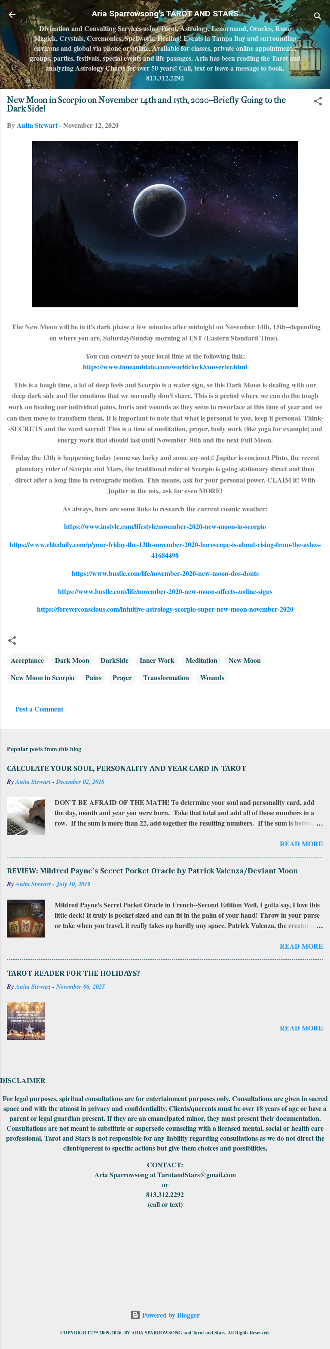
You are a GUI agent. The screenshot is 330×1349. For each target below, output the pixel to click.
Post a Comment (39, 709)
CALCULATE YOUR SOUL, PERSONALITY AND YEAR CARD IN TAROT (126, 769)
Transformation (166, 677)
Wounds (212, 677)
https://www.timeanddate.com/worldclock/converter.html (165, 366)
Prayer (122, 677)
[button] (318, 102)
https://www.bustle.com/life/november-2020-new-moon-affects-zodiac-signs (165, 591)
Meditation (201, 660)
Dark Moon (72, 660)
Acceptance (27, 660)
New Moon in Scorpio (42, 677)
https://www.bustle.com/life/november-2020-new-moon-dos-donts (165, 573)
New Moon (245, 660)
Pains (93, 677)
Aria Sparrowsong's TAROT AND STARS (165, 14)
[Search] (318, 17)
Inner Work (157, 660)
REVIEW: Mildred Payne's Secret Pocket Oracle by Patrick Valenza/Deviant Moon (152, 871)
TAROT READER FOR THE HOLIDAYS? (73, 974)
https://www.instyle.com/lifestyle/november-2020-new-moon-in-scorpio (165, 526)
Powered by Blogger (170, 1315)
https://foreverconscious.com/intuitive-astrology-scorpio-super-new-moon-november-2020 (165, 609)
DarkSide (114, 660)
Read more (301, 843)
